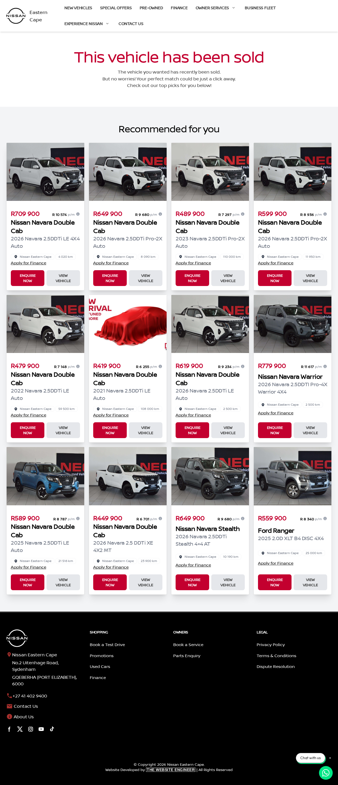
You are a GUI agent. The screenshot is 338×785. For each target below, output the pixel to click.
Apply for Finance (28, 263)
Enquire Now (28, 278)
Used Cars (100, 666)
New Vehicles (78, 8)
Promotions (102, 655)
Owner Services (212, 8)
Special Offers (116, 8)
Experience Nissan (83, 23)
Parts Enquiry (186, 655)
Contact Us (131, 23)
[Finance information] (78, 214)
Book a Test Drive (107, 644)
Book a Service (188, 644)
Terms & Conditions (276, 655)
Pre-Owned (151, 8)
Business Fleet (260, 8)
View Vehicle (63, 278)
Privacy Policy (271, 644)
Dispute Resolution (276, 666)
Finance (179, 8)
